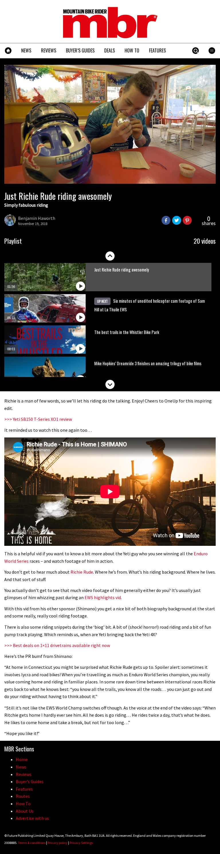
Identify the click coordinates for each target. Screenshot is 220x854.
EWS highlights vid (103, 597)
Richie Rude (81, 572)
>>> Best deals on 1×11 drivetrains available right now (57, 645)
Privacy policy (58, 843)
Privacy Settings (81, 843)
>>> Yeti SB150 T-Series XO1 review (38, 419)
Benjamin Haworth (36, 218)
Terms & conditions (32, 843)
